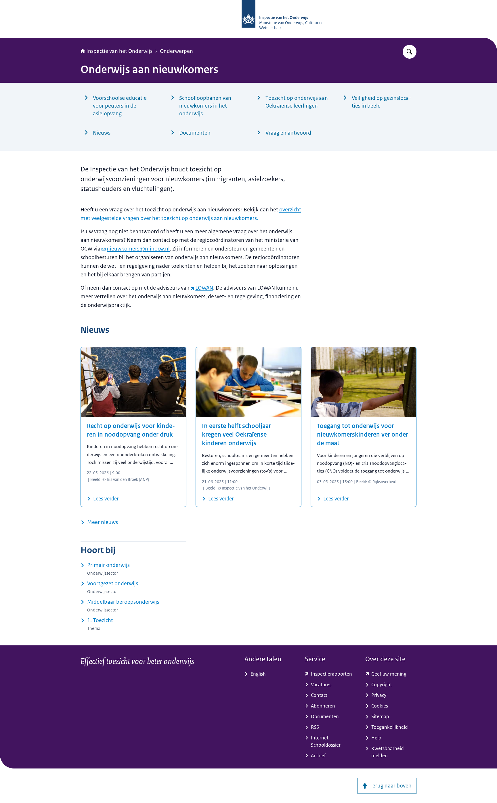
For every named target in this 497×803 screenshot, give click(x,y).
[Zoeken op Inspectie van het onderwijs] (409, 52)
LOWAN (204, 287)
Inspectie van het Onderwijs (119, 51)
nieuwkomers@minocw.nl (138, 248)
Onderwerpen (176, 51)
